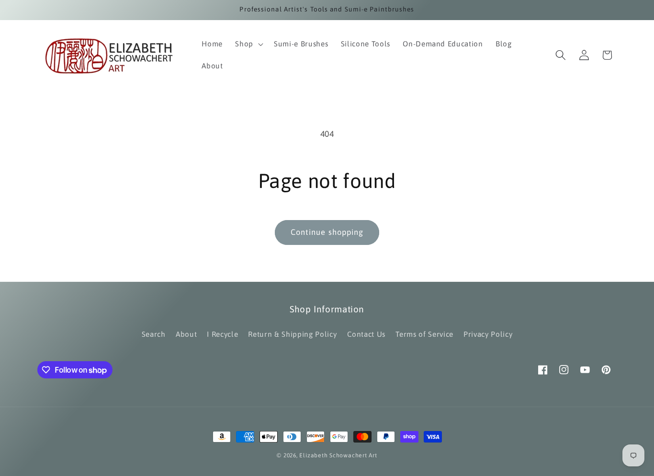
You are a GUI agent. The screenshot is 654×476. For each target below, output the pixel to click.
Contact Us (366, 334)
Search (154, 334)
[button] (248, 44)
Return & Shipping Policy (292, 334)
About (186, 334)
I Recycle (222, 334)
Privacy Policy (487, 334)
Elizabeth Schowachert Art (338, 455)
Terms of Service (424, 334)
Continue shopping (327, 232)
